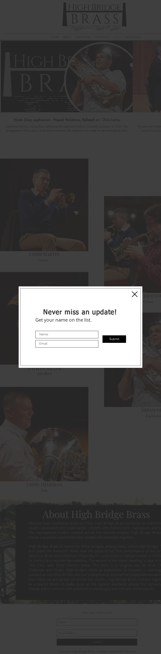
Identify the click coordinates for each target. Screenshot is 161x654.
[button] (135, 294)
